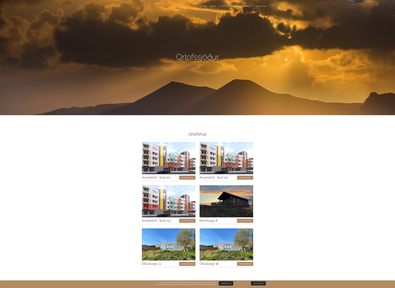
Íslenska (351, 1)
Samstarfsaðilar (261, 6)
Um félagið (203, 6)
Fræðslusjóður (246, 6)
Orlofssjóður (223, 6)
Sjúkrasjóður (234, 6)
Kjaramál (213, 6)
